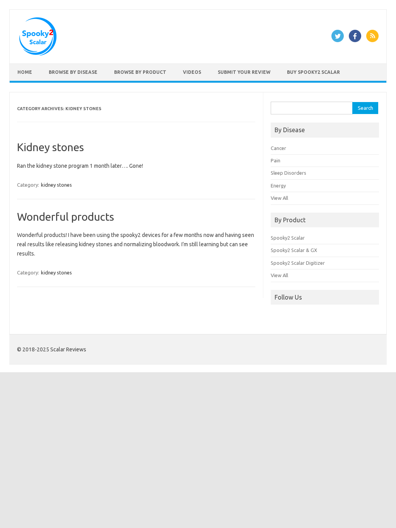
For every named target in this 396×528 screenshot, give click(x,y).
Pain (275, 160)
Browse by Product (140, 72)
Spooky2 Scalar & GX (294, 250)
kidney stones (56, 184)
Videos (192, 72)
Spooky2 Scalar (288, 237)
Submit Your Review (244, 72)
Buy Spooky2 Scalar (313, 72)
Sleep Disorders (288, 172)
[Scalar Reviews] (37, 54)
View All (279, 198)
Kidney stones (50, 147)
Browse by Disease (73, 72)
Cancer (278, 148)
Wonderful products (65, 217)
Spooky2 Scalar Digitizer (298, 263)
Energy (278, 185)
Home (24, 72)
